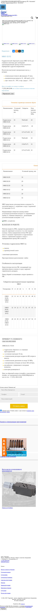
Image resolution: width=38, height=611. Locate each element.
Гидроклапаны (4, 574)
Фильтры (3, 582)
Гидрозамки (3, 590)
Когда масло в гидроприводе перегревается (12, 470)
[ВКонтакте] (13, 51)
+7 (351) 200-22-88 (7, 88)
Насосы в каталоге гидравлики (7, 569)
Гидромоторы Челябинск (6, 577)
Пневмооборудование (5, 585)
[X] (19, 51)
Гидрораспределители (5, 572)
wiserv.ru (23, 603)
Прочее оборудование (5, 593)
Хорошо (3, 609)
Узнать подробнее (7, 508)
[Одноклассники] (16, 51)
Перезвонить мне (8, 93)
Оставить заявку (19, 406)
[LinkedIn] (22, 51)
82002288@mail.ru (5, 561)
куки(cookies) (29, 607)
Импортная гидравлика (6, 588)
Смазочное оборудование (6, 580)
